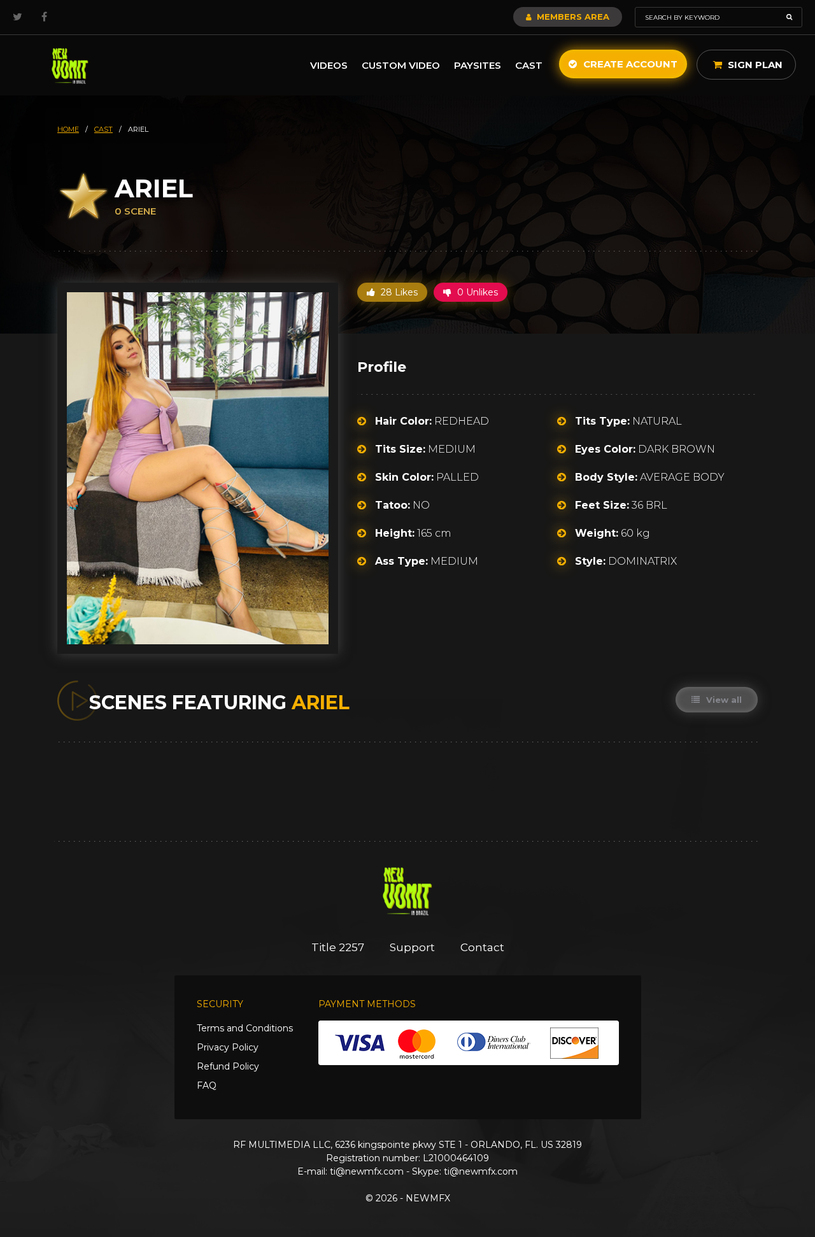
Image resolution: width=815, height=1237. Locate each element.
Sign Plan (754, 65)
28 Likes (398, 292)
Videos (329, 65)
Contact (482, 947)
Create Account (629, 64)
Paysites (477, 65)
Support (412, 947)
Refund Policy (228, 1066)
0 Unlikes (476, 292)
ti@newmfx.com (367, 1171)
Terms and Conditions (245, 1028)
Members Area (571, 16)
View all (723, 700)
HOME (68, 129)
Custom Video (401, 65)
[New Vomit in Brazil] (70, 65)
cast (103, 129)
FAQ (206, 1085)
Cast (528, 65)
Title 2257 (337, 947)
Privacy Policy (228, 1047)
